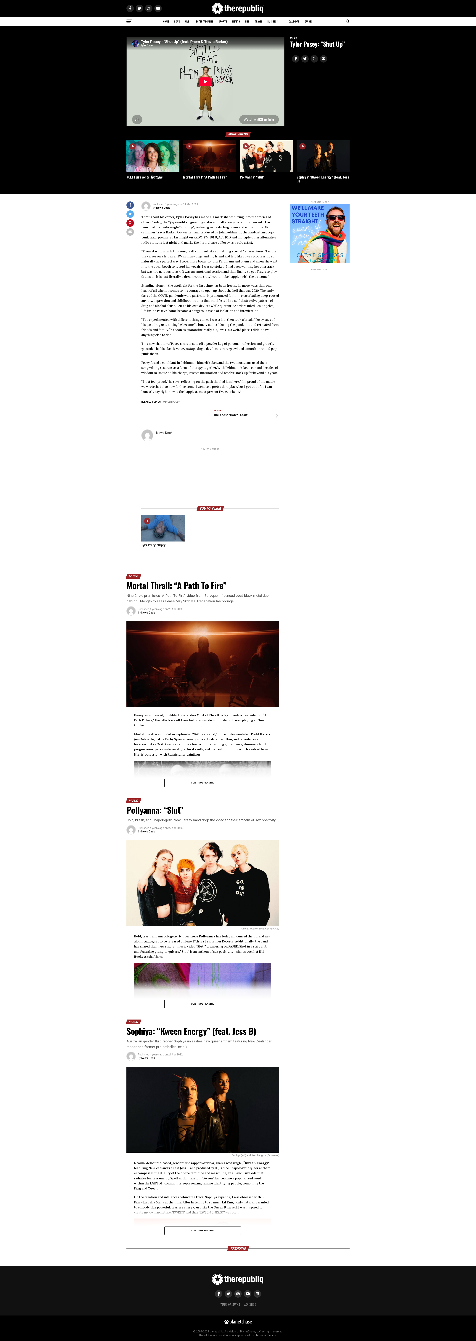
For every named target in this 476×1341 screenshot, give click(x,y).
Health (236, 21)
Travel (258, 21)
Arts (188, 21)
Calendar (294, 21)
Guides (308, 21)
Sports (222, 21)
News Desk (163, 207)
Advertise (250, 1304)
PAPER (233, 946)
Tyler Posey (172, 402)
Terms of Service (230, 1304)
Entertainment (204, 21)
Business (272, 21)
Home (166, 21)
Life (247, 21)
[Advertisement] (210, 477)
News (177, 21)
